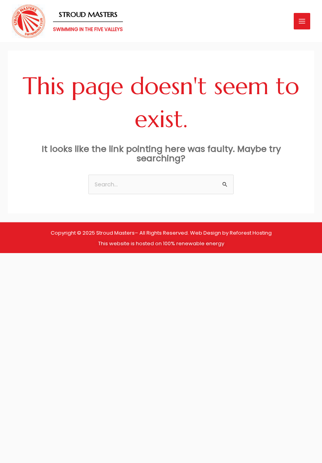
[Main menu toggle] (302, 21)
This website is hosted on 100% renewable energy (161, 243)
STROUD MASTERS (88, 14)
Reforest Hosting (251, 233)
